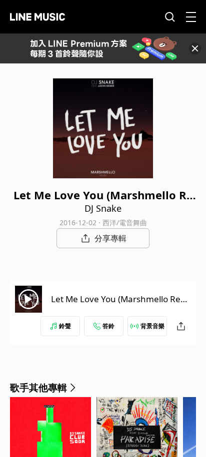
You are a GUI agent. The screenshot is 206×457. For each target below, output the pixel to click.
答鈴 (108, 326)
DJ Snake (103, 208)
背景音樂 (152, 326)
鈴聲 (65, 326)
